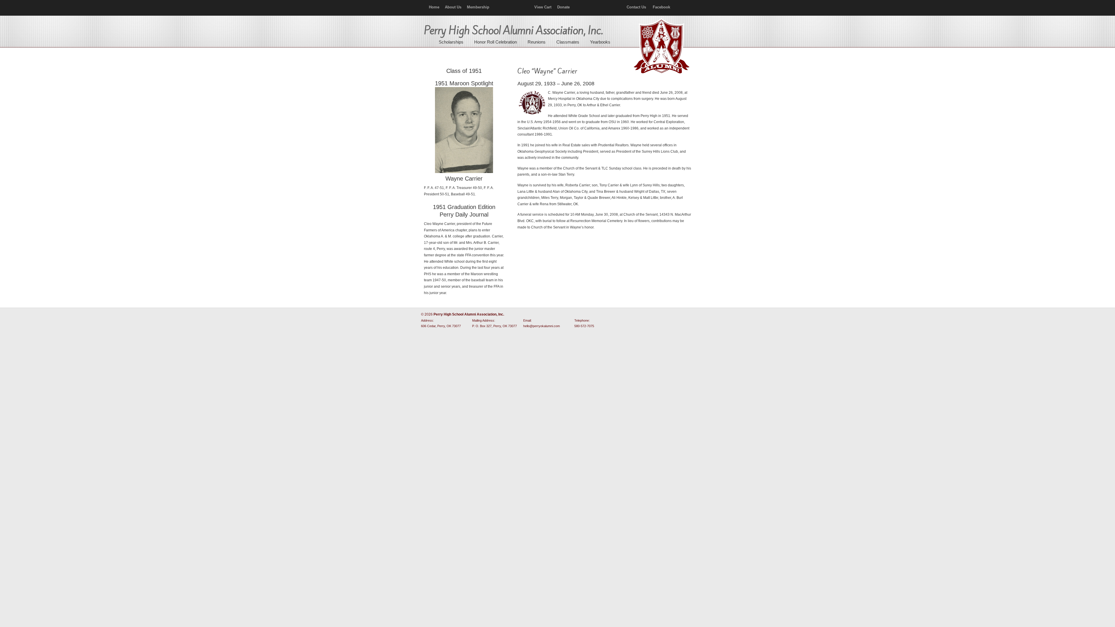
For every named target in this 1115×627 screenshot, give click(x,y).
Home (434, 7)
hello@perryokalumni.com (541, 326)
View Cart (542, 7)
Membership (478, 7)
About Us (453, 7)
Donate (563, 7)
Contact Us (636, 7)
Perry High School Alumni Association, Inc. (661, 46)
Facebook (661, 7)
